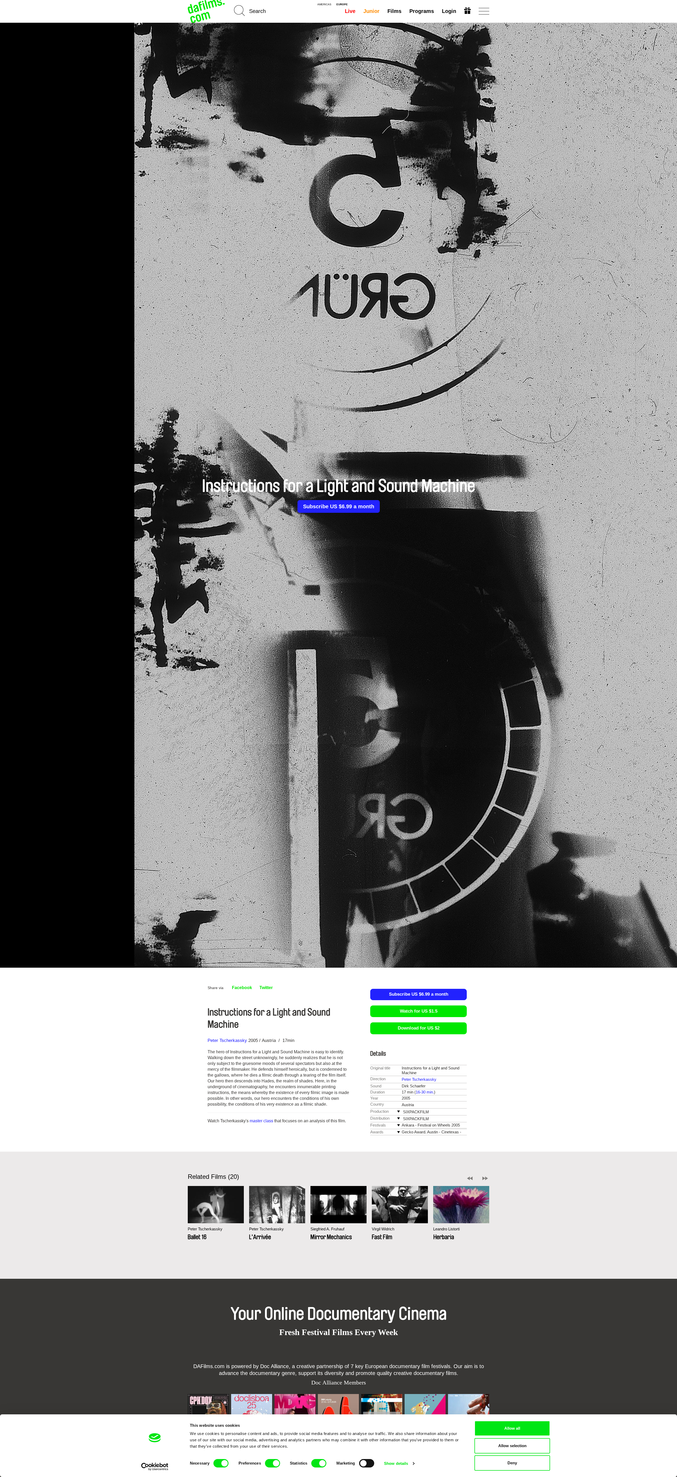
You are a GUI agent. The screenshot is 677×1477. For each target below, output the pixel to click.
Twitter (266, 987)
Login (449, 11)
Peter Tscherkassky (227, 1040)
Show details (396, 1463)
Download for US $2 (419, 1028)
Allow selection (512, 1445)
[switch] (272, 1463)
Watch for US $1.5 (418, 1011)
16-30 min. (425, 1092)
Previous (470, 1178)
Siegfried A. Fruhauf (327, 1229)
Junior (371, 11)
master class (261, 1121)
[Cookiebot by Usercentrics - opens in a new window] (155, 1467)
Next (485, 1178)
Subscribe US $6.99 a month (338, 506)
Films (394, 11)
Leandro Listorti (446, 1229)
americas (324, 4)
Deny (512, 1463)
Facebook (242, 987)
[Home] (207, 11)
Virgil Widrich (383, 1229)
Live (350, 11)
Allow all (512, 1428)
